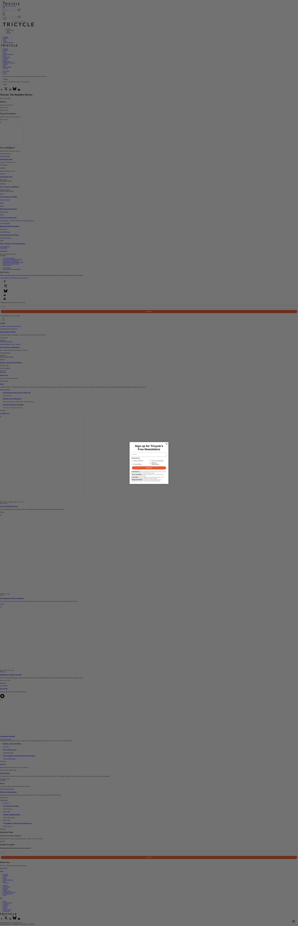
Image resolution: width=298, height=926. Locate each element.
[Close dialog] (167, 444)
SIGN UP (149, 468)
